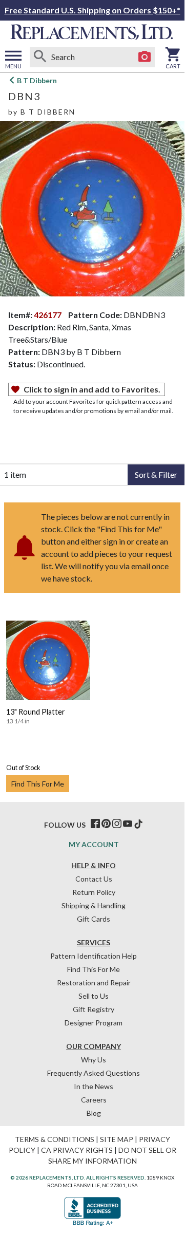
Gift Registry (93, 1009)
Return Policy (93, 892)
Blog (94, 1113)
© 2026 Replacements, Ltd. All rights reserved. (78, 1177)
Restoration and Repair (94, 982)
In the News (93, 1086)
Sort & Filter (156, 474)
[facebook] (95, 824)
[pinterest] (106, 824)
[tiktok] (138, 824)
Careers (94, 1099)
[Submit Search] (40, 57)
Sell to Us (93, 996)
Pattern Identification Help (93, 955)
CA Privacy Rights (77, 1150)
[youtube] (127, 824)
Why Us (93, 1059)
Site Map (116, 1139)
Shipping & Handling (93, 905)
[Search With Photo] (144, 57)
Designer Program (93, 1022)
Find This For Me (37, 783)
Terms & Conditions (54, 1139)
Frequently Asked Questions (93, 1073)
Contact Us (93, 878)
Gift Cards (93, 918)
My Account (94, 844)
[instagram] (116, 824)
